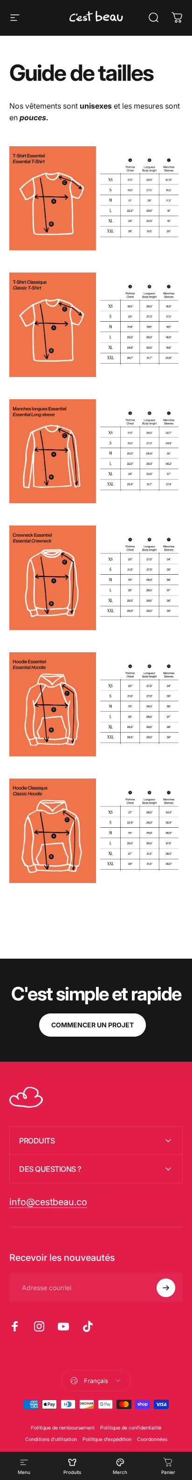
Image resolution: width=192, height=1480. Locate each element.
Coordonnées (152, 1439)
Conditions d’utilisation (51, 1439)
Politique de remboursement (63, 1428)
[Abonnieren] (166, 1288)
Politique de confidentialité (130, 1428)
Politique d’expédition (106, 1439)
